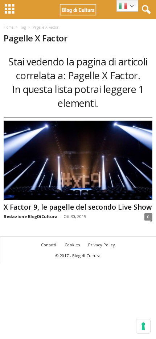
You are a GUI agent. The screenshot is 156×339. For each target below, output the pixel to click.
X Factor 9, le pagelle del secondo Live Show (78, 207)
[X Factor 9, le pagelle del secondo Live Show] (78, 160)
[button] (145, 10)
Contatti (48, 244)
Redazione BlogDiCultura (31, 216)
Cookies (72, 244)
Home (8, 27)
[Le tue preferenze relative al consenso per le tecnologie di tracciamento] (143, 326)
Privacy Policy (101, 244)
